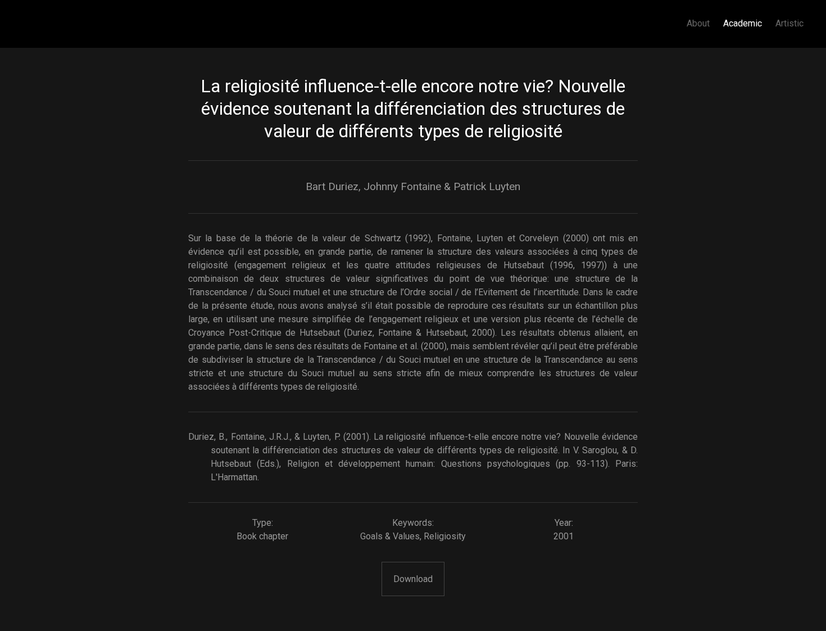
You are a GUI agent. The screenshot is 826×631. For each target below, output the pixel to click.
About (698, 23)
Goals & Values (390, 536)
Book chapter (262, 536)
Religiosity (445, 536)
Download (413, 579)
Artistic (789, 23)
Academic (742, 23)
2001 (563, 536)
